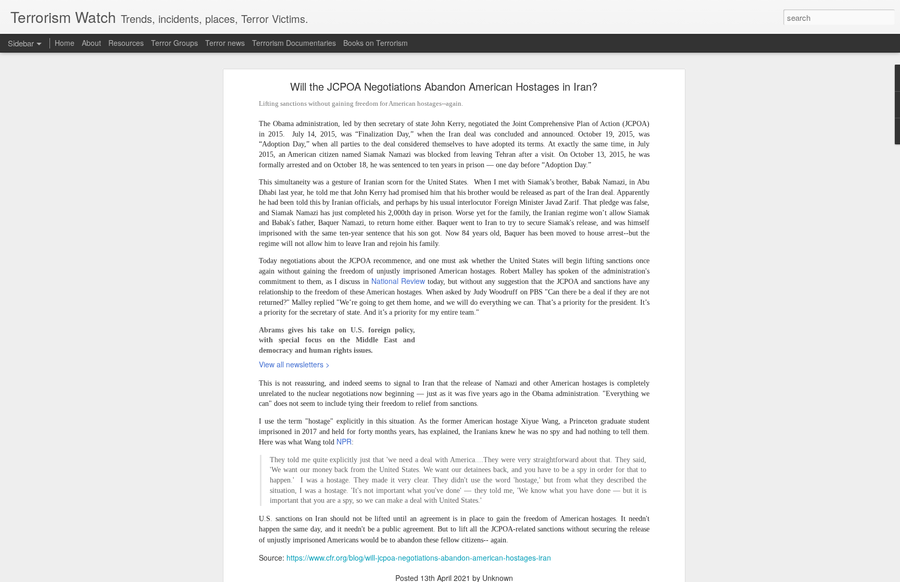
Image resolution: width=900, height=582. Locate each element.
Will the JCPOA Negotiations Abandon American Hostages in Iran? (443, 86)
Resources (126, 43)
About (91, 43)
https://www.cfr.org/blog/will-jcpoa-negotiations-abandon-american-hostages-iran (418, 557)
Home (64, 43)
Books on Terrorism (375, 43)
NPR (344, 441)
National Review (398, 281)
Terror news (225, 43)
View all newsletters (294, 364)
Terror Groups (174, 43)
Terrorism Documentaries (294, 43)
